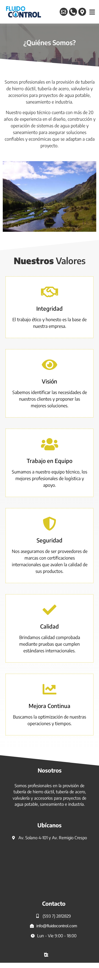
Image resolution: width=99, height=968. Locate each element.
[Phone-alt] (73, 12)
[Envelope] (64, 12)
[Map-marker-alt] (82, 12)
